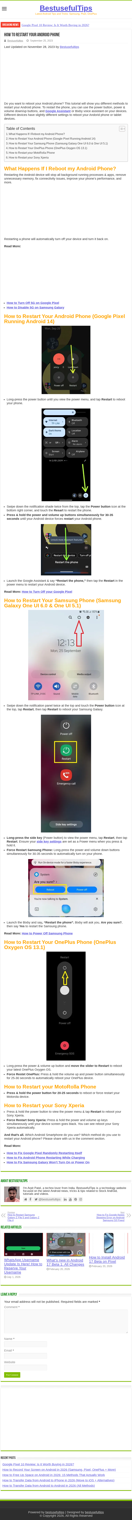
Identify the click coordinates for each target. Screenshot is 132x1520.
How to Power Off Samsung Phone (47, 933)
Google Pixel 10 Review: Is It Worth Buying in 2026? (55, 25)
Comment (12, 1307)
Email (9, 1350)
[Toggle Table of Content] (120, 129)
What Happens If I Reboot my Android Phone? (37, 133)
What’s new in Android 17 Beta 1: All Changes (65, 1262)
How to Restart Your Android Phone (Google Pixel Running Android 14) (52, 138)
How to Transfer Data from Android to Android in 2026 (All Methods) (48, 1485)
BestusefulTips (66, 8)
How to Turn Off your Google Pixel (47, 591)
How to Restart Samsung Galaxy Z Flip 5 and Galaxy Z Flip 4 (23, 1216)
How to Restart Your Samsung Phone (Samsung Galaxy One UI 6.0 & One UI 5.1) (58, 143)
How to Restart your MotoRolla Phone (32, 152)
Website (9, 1362)
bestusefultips (54, 1512)
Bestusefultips (15, 40)
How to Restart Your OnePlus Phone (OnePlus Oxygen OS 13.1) (48, 148)
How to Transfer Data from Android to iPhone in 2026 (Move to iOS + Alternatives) (58, 1480)
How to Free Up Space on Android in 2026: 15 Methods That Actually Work (53, 1475)
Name (9, 1339)
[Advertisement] (66, 76)
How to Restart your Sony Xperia (29, 157)
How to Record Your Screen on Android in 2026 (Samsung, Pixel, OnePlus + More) (59, 1469)
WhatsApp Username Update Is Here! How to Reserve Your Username (23, 1266)
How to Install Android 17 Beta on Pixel (107, 1259)
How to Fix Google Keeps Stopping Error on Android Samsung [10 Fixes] (110, 1216)
